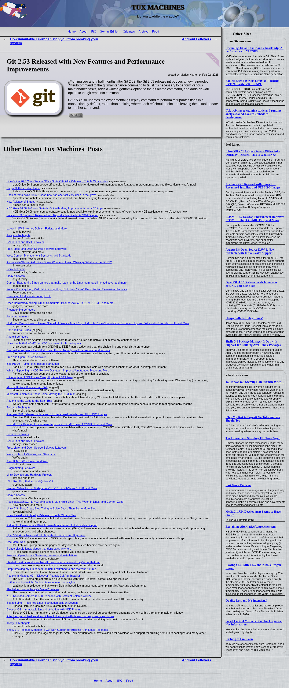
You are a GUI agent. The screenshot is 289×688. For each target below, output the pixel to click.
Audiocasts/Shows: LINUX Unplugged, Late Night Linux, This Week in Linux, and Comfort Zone (65, 501)
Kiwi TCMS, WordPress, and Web (27, 461)
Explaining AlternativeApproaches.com (251, 526)
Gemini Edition (109, 31)
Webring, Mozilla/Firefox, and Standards (31, 454)
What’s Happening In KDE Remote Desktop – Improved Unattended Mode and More (58, 370)
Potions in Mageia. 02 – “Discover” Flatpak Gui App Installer (43, 575)
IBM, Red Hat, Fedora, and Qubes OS (30, 481)
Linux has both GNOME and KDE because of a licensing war (44, 343)
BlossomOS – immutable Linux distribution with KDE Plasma (44, 609)
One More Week (16, 541)
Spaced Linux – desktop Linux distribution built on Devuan (42, 602)
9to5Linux (233, 144)
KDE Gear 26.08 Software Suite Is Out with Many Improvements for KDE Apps (55, 208)
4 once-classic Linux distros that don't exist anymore (39, 548)
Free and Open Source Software (26, 357)
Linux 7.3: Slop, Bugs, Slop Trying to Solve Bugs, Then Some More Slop (51, 508)
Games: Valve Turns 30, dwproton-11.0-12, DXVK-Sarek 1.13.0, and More (52, 488)
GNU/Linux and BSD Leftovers (25, 242)
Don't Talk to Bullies (19, 330)
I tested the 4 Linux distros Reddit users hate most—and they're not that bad (53, 562)
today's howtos (16, 275)
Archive (144, 31)
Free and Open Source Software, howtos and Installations (42, 555)
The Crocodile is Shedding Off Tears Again (253, 438)
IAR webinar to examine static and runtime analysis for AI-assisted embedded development (253, 114)
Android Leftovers (196, 39)
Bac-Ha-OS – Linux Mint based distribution (33, 363)
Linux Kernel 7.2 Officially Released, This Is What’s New (41, 515)
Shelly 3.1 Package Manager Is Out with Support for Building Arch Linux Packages (253, 343)
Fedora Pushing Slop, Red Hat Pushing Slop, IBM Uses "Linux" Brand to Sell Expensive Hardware (67, 289)
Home (72, 31)
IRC (93, 31)
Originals (129, 31)
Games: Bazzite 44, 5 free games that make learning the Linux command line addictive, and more (67, 282)
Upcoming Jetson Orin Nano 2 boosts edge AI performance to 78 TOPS (254, 49)
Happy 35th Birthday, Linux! (244, 318)
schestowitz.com (237, 375)
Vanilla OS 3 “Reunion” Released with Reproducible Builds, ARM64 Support (52, 215)
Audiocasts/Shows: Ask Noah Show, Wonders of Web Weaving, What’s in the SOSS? (59, 262)
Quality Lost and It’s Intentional (246, 600)
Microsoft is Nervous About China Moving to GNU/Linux (41, 394)
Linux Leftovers (16, 269)
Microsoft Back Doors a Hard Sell (27, 387)
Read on (75, 115)
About (83, 31)
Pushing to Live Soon (239, 639)
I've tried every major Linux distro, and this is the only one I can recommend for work (58, 350)
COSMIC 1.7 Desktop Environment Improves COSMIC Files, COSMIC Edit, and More (255, 218)
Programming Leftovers (21, 309)
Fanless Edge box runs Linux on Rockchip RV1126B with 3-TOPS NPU (252, 82)
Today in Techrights (18, 235)
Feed (155, 31)
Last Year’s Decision (238, 485)
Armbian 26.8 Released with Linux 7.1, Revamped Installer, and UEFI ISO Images (253, 186)
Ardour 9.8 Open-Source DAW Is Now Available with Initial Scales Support (250, 251)
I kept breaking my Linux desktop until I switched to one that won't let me (51, 569)
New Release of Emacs (21, 201)
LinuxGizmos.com (238, 41)
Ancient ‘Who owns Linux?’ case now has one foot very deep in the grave (51, 195)
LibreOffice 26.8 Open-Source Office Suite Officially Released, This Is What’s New (253, 153)
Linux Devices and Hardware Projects (29, 474)
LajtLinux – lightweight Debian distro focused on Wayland (41, 582)
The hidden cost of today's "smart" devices (33, 589)
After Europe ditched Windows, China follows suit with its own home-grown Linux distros (60, 616)
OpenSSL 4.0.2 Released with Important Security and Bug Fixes (251, 284)
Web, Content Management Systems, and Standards (39, 255)
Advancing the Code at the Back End (29, 400)
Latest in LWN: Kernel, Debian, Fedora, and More (37, 228)
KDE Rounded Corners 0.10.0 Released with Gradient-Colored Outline (49, 596)
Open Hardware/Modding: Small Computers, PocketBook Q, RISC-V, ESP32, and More (60, 302)
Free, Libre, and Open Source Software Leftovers (37, 248)
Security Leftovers (18, 316)
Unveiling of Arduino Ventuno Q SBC (29, 296)
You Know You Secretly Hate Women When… (255, 382)
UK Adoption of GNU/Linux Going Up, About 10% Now (40, 377)
